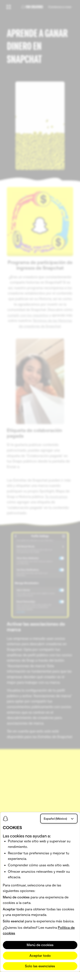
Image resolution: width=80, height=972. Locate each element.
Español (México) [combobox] (55, 819)
